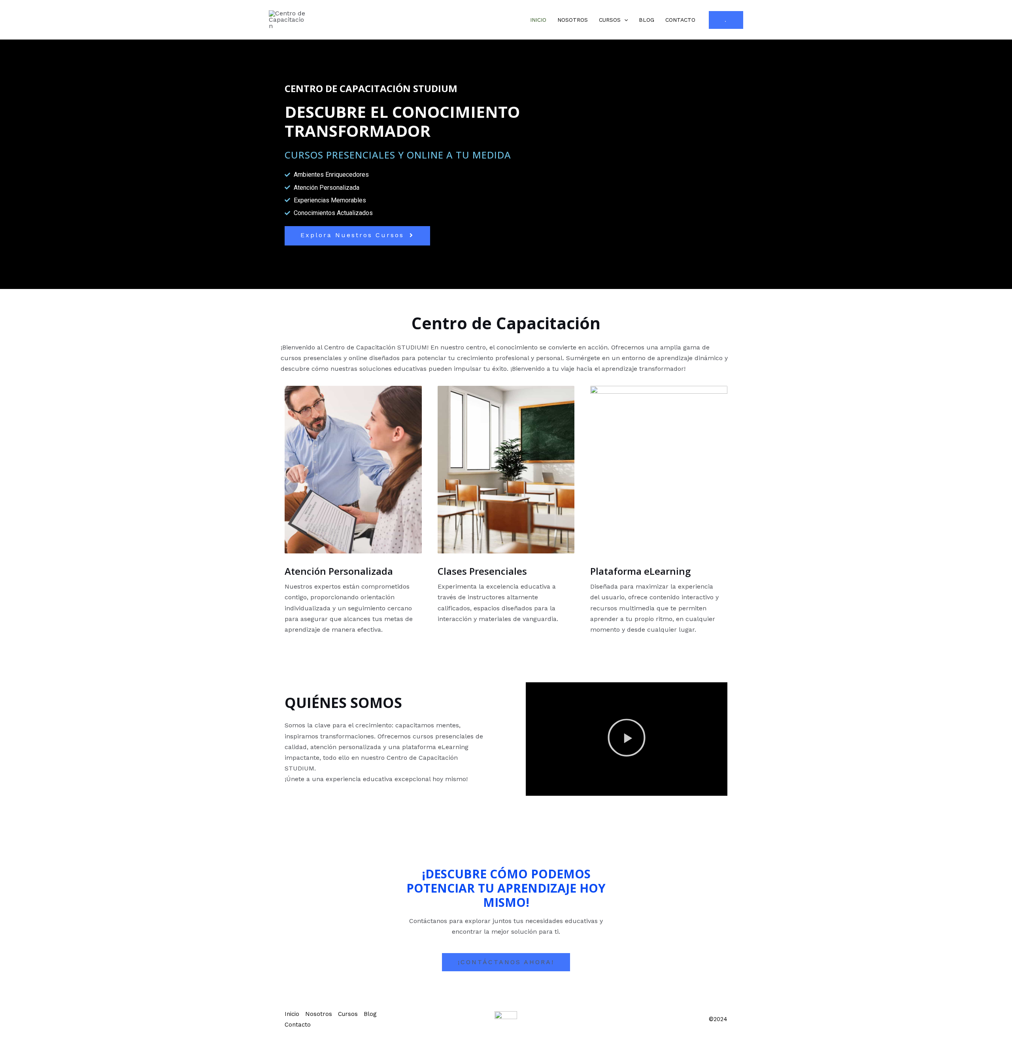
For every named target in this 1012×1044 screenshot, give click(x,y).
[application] (624, 20)
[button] (626, 739)
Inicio (538, 20)
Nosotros (572, 20)
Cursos (610, 20)
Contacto (680, 20)
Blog (646, 20)
